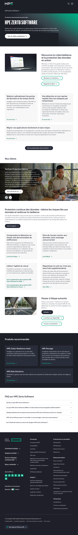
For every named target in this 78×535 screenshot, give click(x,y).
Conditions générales (19, 521)
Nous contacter (57, 461)
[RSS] (6, 478)
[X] (9, 475)
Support (11, 453)
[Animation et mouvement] (12, 489)
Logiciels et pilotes (35, 492)
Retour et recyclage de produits (39, 485)
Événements (57, 442)
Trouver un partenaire (59, 505)
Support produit (34, 489)
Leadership (33, 468)
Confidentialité (8, 521)
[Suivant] (10, 197)
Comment (11, 448)
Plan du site (47, 521)
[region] (39, 182)
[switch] (12, 489)
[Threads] (15, 475)
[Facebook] (19, 475)
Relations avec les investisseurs (39, 465)
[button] (68, 3)
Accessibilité (33, 445)
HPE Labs (32, 455)
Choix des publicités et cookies (34, 521)
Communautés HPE (59, 482)
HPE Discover (57, 445)
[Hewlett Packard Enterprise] (9, 4)
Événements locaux (59, 449)
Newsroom (56, 452)
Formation (56, 467)
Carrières (32, 449)
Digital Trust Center (59, 464)
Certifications (57, 502)
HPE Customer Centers (60, 485)
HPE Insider (56, 488)
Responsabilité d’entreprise (38, 452)
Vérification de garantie (36, 495)
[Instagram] (12, 475)
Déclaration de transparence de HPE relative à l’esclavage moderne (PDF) (39, 460)
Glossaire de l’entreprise (60, 475)
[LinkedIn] (6, 475)
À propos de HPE (35, 442)
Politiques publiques (36, 472)
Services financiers (58, 478)
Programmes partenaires (60, 508)
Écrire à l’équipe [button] (11, 459)
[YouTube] (22, 475)
